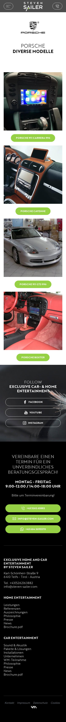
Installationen (13, 652)
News (8, 623)
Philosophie (12, 615)
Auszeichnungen (15, 612)
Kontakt (9, 703)
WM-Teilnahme (15, 659)
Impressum (23, 703)
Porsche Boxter (33, 357)
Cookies (55, 703)
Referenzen (12, 608)
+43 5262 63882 (57, 6)
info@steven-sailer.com (20, 586)
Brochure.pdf (13, 626)
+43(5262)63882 (21, 583)
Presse (8, 619)
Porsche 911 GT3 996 (33, 284)
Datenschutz (40, 703)
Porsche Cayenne (33, 211)
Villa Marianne (34, 707)
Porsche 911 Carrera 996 (33, 138)
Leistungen (11, 604)
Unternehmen (14, 656)
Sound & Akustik (15, 645)
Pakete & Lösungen (17, 648)
